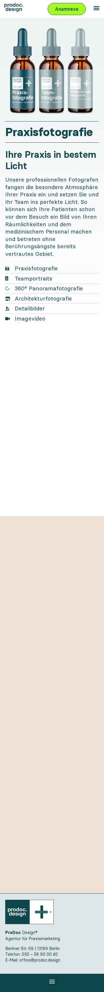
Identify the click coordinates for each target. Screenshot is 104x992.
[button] (96, 7)
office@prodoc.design (39, 960)
